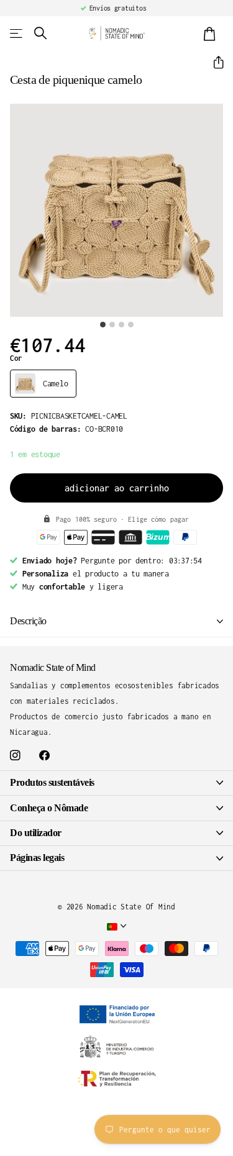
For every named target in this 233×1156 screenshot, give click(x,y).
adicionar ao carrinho (117, 488)
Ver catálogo (17, 33)
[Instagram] (15, 755)
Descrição (28, 621)
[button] (213, 63)
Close (116, 783)
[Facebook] (44, 755)
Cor (16, 358)
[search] (40, 33)
